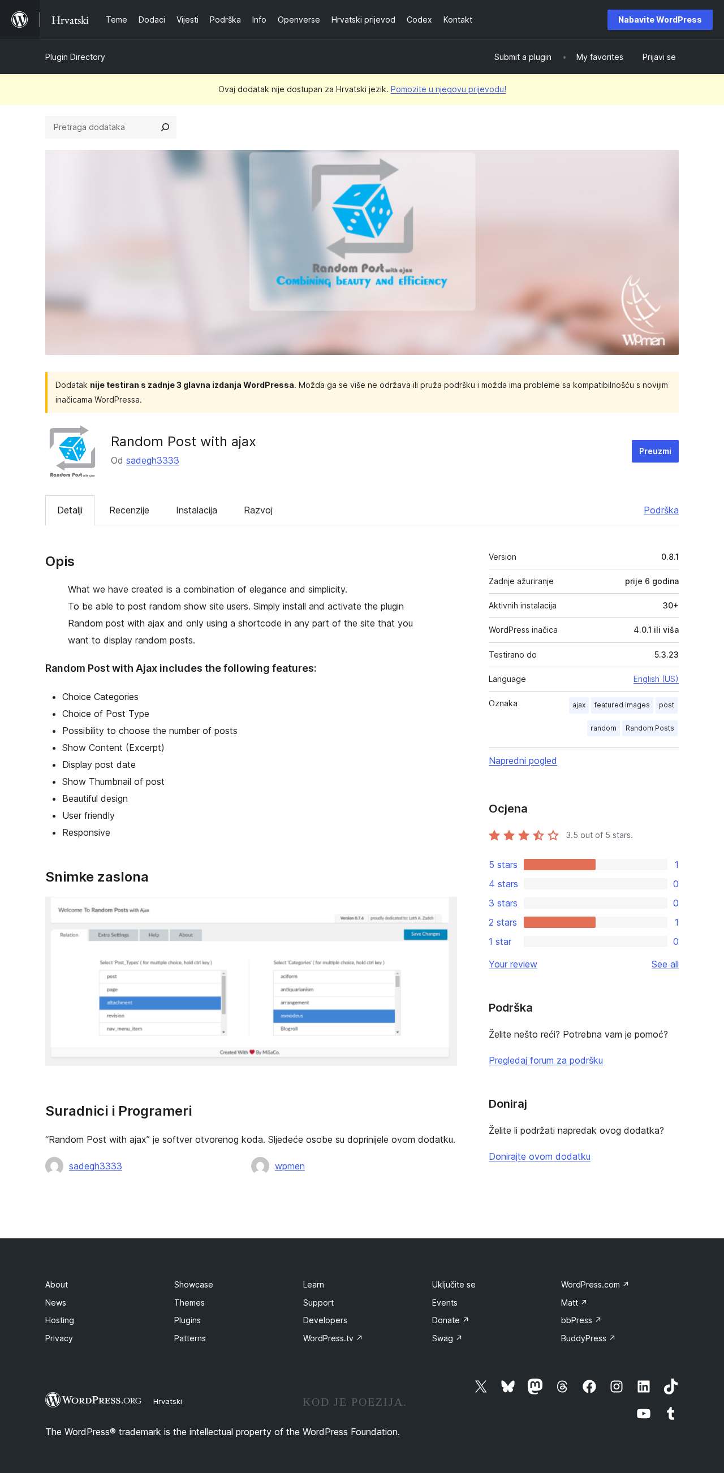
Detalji (70, 510)
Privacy (59, 1338)
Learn (313, 1284)
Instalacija (196, 510)
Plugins (187, 1320)
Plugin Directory (75, 57)
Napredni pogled (523, 760)
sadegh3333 (152, 460)
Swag (447, 1338)
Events (445, 1302)
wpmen (290, 1166)
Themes (189, 1302)
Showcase (193, 1284)
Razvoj (258, 510)
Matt (574, 1302)
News (55, 1302)
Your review (513, 964)
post (666, 705)
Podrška (661, 510)
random (604, 728)
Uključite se (454, 1284)
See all (665, 964)
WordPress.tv (333, 1338)
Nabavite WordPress (660, 19)
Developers (325, 1320)
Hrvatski (167, 1401)
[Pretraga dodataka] (165, 127)
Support (318, 1302)
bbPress (581, 1320)
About (56, 1284)
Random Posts (650, 728)
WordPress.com (595, 1284)
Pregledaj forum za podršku (546, 1060)
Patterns (190, 1338)
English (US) (656, 679)
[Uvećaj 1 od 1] (441, 912)
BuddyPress (588, 1338)
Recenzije (129, 510)
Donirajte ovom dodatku (540, 1156)
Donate (450, 1320)
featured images (622, 705)
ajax (578, 705)
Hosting (59, 1320)
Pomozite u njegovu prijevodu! (448, 89)
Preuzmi (655, 451)
